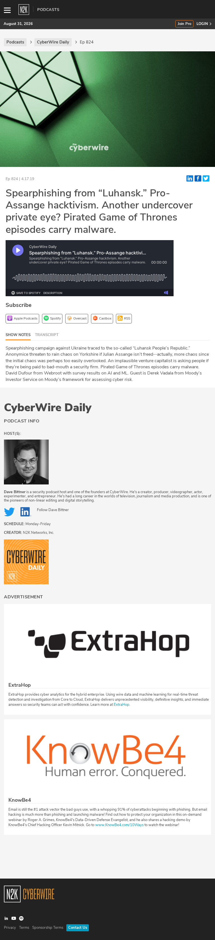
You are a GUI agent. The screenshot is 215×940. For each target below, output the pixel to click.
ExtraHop (121, 704)
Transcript (47, 334)
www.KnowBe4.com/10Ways (119, 825)
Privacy (10, 927)
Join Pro (184, 24)
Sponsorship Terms (47, 927)
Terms (24, 927)
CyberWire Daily (48, 407)
